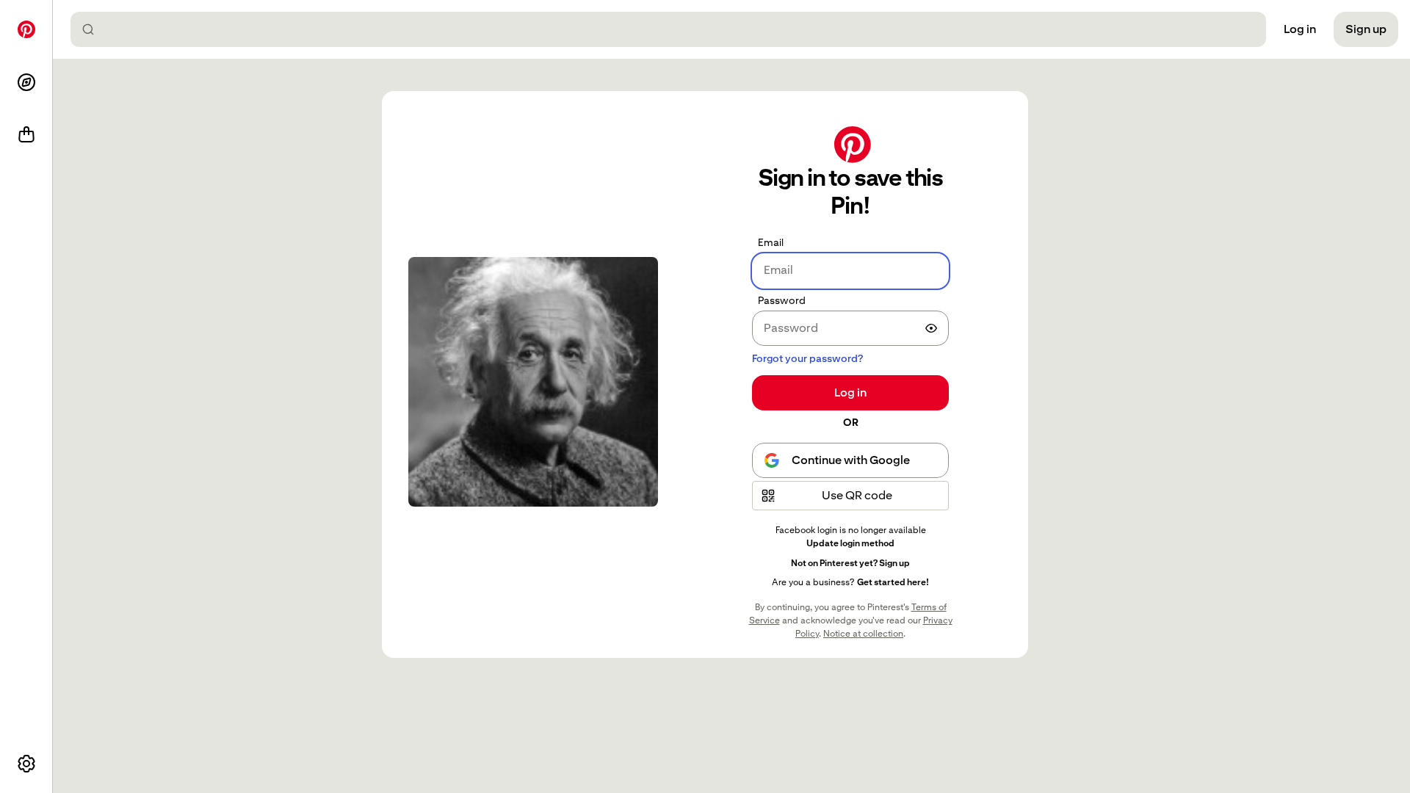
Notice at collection (863, 634)
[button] (850, 495)
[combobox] (674, 29)
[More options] (26, 763)
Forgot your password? (807, 358)
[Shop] (26, 135)
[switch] (931, 328)
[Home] (26, 29)
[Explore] (26, 82)
